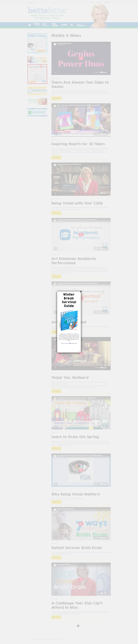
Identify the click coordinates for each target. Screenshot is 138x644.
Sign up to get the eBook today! (69, 343)
